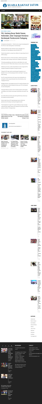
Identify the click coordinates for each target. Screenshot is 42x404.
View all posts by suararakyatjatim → (15, 126)
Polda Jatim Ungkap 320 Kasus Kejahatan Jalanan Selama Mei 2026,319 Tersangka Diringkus (39, 248)
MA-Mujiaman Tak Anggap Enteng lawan (35, 70)
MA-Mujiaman (33, 68)
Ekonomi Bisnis (34, 324)
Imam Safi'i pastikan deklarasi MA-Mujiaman (35, 59)
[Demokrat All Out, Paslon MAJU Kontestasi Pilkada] (4, 391)
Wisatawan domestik (34, 81)
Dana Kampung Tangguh (34, 50)
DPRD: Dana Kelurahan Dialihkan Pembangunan (10, 377)
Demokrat (38, 52)
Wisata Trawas (36, 79)
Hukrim (32, 326)
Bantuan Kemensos (34, 46)
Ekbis (37, 53)
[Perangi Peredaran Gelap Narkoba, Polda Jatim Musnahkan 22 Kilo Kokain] (34, 280)
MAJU (32, 72)
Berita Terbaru (4, 31)
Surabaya (9, 31)
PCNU (32, 73)
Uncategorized (33, 336)
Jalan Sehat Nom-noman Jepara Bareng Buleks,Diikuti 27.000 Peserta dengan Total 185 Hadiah (39, 96)
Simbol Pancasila (37, 78)
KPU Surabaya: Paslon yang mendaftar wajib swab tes (6, 386)
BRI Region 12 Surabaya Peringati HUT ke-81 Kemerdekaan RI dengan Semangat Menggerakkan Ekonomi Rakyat (39, 188)
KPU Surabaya (35, 65)
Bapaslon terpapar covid (34, 47)
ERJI (31, 55)
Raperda (32, 78)
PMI (37, 75)
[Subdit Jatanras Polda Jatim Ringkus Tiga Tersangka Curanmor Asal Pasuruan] (34, 296)
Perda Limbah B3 (33, 75)
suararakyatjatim (6, 40)
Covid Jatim (33, 49)
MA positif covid (36, 72)
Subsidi (32, 79)
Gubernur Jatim (33, 56)
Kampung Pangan (33, 63)
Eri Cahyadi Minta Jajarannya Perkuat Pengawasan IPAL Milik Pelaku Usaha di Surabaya (14, 144)
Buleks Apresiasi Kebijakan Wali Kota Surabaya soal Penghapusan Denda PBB (5, 144)
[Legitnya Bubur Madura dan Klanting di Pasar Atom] (4, 363)
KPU (31, 65)
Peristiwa (32, 332)
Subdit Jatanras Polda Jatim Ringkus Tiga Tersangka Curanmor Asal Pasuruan (39, 303)
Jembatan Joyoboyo (34, 62)
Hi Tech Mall (38, 56)
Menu (4, 10)
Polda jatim (33, 76)
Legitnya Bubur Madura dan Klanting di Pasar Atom (10, 366)
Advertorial (33, 319)
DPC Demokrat (33, 53)
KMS (38, 63)
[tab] (2, 346)
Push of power (38, 76)
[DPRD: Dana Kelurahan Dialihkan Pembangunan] (4, 374)
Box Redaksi (33, 322)
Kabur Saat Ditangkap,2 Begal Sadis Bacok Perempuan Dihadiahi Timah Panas (39, 269)
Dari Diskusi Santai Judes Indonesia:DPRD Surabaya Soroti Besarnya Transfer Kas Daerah (39, 165)
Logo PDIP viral (33, 66)
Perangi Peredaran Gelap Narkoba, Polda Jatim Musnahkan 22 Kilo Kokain (39, 286)
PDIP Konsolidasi (36, 73)
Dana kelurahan (33, 52)
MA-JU (37, 66)
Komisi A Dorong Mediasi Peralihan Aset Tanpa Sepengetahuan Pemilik (24, 144)
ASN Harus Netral (33, 44)
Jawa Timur (33, 60)
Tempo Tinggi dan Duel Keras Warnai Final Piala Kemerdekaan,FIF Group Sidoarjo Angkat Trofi (39, 144)
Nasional (32, 330)
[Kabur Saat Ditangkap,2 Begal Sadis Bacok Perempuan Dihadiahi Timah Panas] (34, 262)
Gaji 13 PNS (35, 55)
